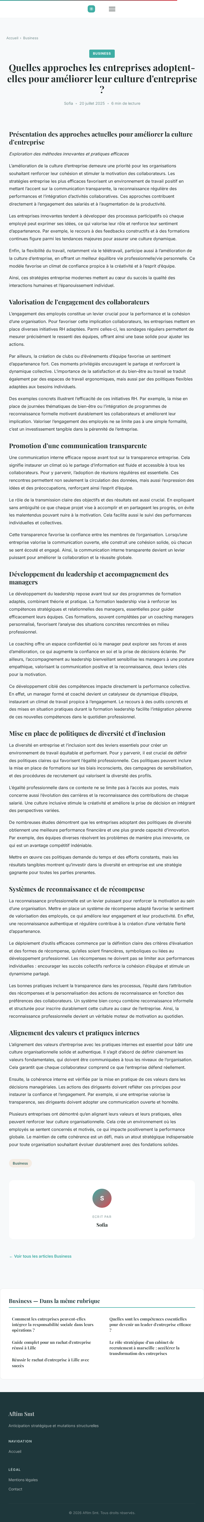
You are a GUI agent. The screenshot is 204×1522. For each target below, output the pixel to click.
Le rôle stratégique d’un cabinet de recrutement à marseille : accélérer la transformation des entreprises (144, 1348)
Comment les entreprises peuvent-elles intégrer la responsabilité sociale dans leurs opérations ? (53, 1324)
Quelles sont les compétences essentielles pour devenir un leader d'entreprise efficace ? (150, 1324)
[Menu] (112, 9)
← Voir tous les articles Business (40, 1256)
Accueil (12, 38)
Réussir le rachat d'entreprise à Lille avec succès (50, 1362)
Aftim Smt (21, 1413)
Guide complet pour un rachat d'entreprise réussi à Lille (51, 1345)
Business (30, 38)
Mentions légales (23, 1479)
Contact (15, 1489)
